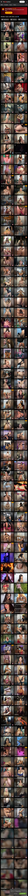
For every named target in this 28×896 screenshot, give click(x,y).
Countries (14, 19)
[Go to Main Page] (8, 1)
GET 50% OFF (8, 12)
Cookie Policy (18, 891)
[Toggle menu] (1, 2)
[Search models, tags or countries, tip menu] (26, 5)
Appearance (6, 19)
